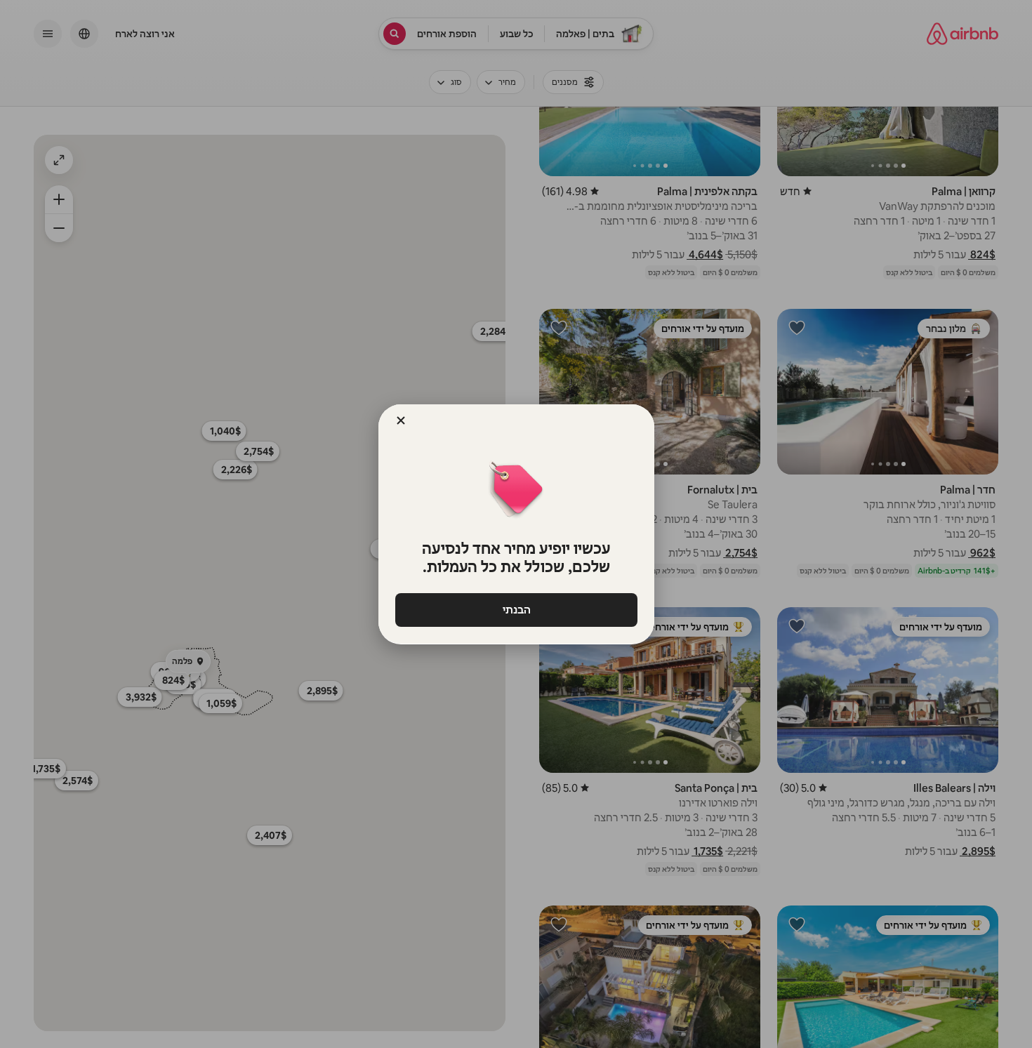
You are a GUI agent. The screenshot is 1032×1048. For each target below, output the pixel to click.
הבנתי (516, 609)
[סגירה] (400, 420)
